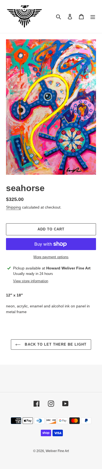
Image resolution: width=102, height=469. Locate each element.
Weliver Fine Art (57, 451)
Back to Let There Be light (54, 344)
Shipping (13, 207)
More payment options (51, 257)
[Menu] (92, 16)
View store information (30, 281)
